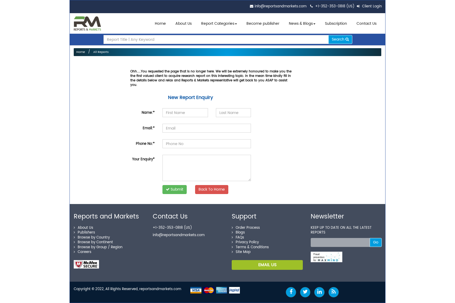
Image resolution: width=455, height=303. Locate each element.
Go (375, 242)
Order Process (248, 228)
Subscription (336, 24)
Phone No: (145, 144)
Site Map (243, 252)
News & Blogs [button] (301, 24)
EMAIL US (267, 264)
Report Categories (217, 24)
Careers (84, 252)
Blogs (240, 232)
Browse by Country (94, 237)
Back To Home (212, 189)
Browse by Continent (95, 242)
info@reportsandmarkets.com (280, 6)
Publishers (86, 232)
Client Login (371, 6)
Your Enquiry (143, 159)
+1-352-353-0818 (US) (334, 6)
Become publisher (262, 24)
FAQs (240, 237)
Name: (148, 113)
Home (160, 24)
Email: (149, 128)
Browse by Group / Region (100, 247)
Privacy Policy (247, 242)
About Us (183, 24)
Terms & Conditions (252, 247)
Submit (176, 189)
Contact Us (367, 24)
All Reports (101, 52)
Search (338, 39)
